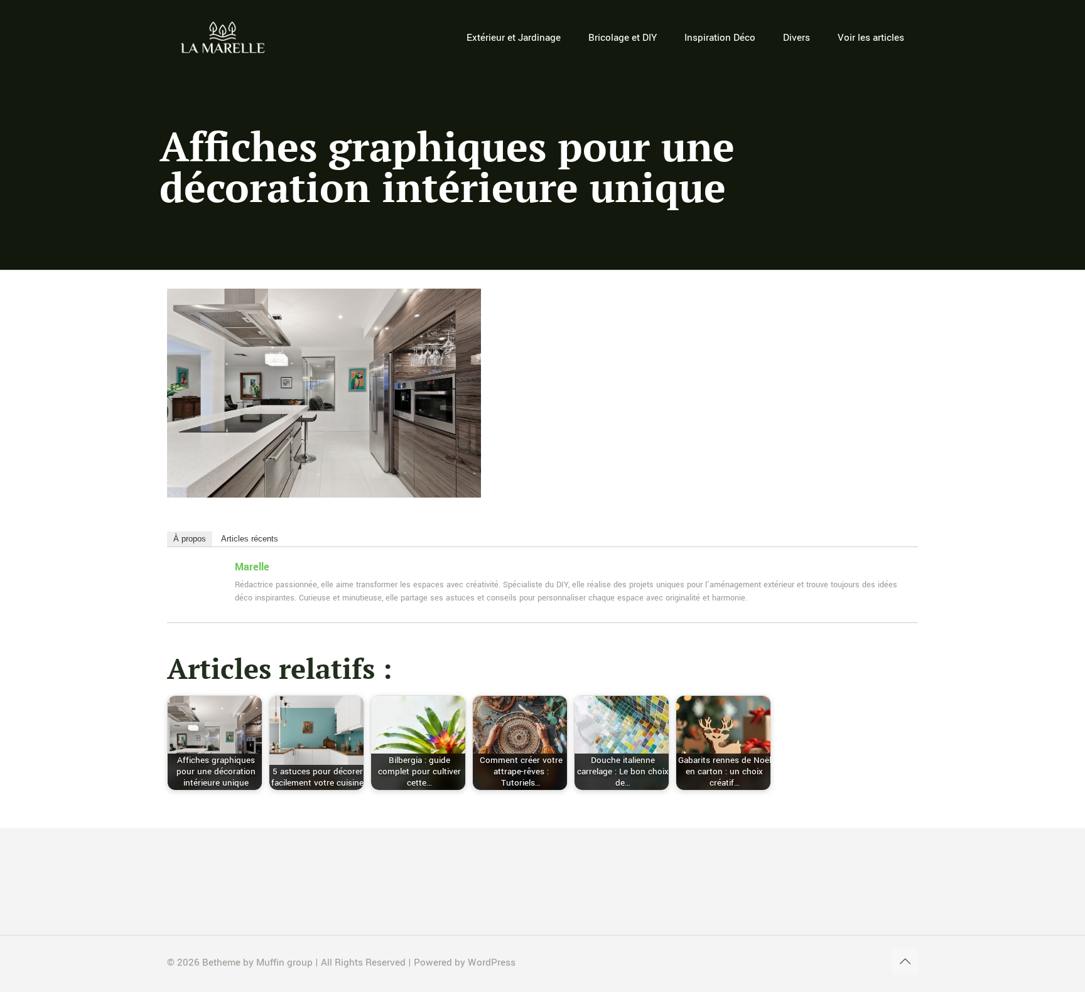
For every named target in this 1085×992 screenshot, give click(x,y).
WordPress (492, 962)
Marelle (252, 567)
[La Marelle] (224, 37)
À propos (189, 538)
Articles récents (249, 538)
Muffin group (284, 962)
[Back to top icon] (905, 962)
